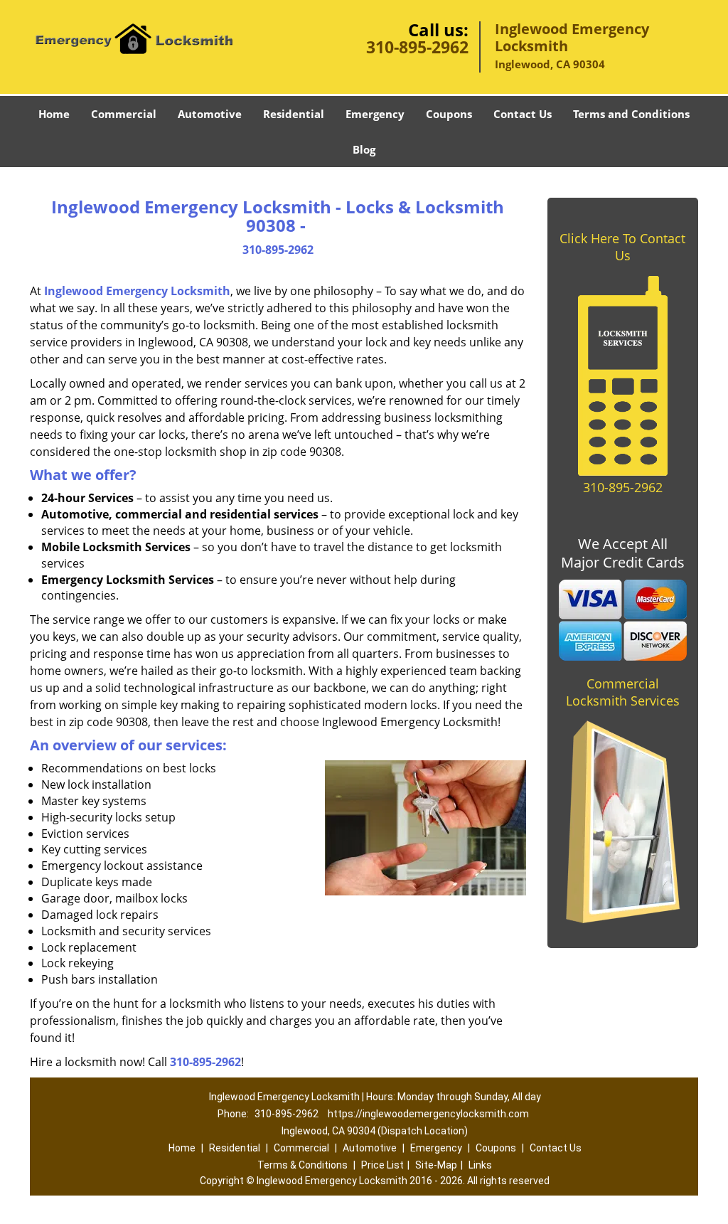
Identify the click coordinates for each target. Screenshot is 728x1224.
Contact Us (522, 114)
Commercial (123, 114)
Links (480, 1165)
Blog (364, 149)
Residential (293, 114)
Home (54, 114)
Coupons (449, 114)
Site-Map (436, 1165)
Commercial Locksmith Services (623, 692)
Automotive (210, 114)
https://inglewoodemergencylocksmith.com (428, 1113)
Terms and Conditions (631, 114)
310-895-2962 (417, 47)
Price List (382, 1165)
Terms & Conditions (302, 1165)
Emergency (375, 114)
